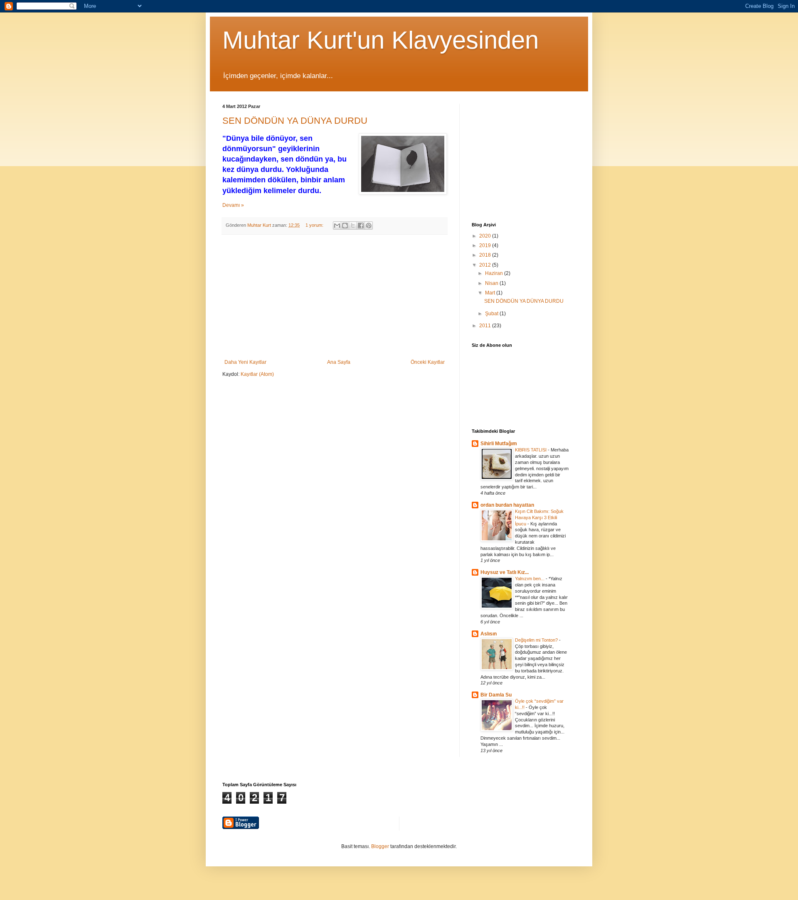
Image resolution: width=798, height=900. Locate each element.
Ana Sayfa (338, 362)
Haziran (494, 273)
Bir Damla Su (496, 695)
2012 (485, 265)
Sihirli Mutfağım (498, 443)
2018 (485, 255)
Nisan (492, 283)
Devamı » (233, 205)
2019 (485, 245)
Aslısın (488, 634)
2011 (485, 326)
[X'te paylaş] (353, 225)
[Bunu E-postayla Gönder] (337, 225)
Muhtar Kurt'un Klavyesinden (380, 40)
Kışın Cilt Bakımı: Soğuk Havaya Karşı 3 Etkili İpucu (539, 517)
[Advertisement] (334, 297)
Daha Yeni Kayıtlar (245, 362)
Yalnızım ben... (530, 578)
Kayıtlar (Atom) (257, 374)
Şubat (492, 313)
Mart (490, 293)
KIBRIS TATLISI (531, 449)
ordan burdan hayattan (507, 505)
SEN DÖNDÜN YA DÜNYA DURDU (294, 120)
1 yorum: (315, 225)
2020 (485, 236)
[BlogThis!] (345, 225)
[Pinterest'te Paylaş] (369, 225)
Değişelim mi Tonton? (537, 640)
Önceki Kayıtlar (428, 362)
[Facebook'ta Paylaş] (361, 225)
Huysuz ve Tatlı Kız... (504, 572)
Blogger (380, 846)
